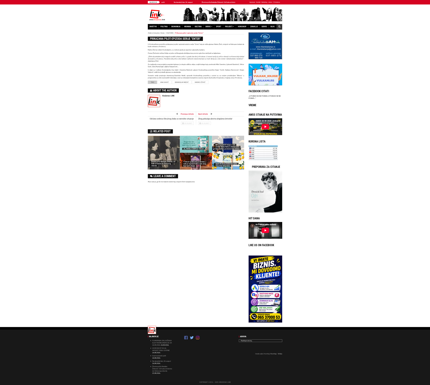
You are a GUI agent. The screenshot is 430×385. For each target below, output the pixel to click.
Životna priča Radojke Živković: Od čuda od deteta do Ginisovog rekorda (207, 2)
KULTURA (198, 26)
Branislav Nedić (182, 82)
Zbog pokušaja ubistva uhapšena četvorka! (215, 119)
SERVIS (264, 26)
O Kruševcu (276, 2)
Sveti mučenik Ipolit (159, 356)
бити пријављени (188, 182)
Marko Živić (200, 82)
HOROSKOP (242, 26)
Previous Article (187, 114)
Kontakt (258, 2)
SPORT (218, 26)
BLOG (273, 26)
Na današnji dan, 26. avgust (163, 2)
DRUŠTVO (153, 26)
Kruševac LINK (168, 96)
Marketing (264, 2)
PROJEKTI (228, 26)
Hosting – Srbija (276, 354)
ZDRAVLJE (254, 26)
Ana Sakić (164, 82)
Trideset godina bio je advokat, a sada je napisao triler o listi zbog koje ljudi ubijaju (194, 164)
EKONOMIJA (175, 26)
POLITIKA (164, 26)
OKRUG (208, 26)
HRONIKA (187, 26)
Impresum (252, 2)
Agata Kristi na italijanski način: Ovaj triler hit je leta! (226, 165)
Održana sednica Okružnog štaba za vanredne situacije (172, 119)
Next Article (203, 114)
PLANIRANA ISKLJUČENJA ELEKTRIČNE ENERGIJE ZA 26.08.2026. (162, 343)
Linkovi (270, 2)
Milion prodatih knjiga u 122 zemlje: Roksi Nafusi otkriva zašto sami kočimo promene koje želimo (227, 147)
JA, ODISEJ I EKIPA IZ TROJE (193, 149)
